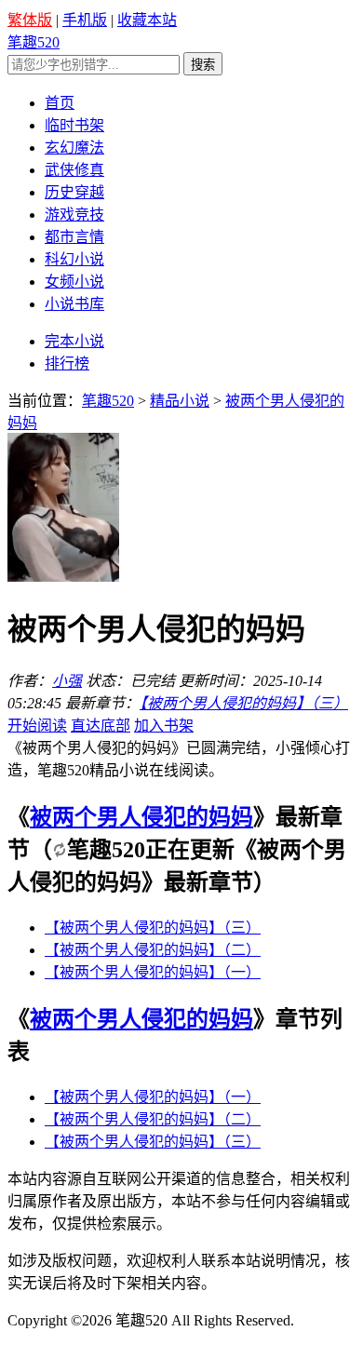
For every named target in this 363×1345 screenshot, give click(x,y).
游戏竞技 (74, 214)
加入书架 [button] (164, 725)
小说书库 (74, 304)
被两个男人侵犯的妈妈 (141, 817)
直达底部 (100, 725)
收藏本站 (147, 20)
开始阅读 (37, 725)
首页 (59, 103)
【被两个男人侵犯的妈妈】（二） (153, 950)
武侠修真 (74, 170)
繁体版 (29, 20)
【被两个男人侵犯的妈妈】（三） (244, 703)
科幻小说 (74, 259)
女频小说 (74, 281)
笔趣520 (33, 42)
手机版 (84, 20)
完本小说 (74, 341)
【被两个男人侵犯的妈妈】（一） (153, 972)
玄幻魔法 (74, 147)
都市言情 (74, 237)
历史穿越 (74, 192)
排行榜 (67, 363)
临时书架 (74, 125)
